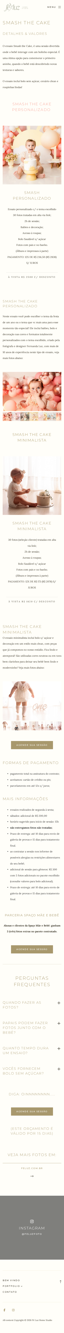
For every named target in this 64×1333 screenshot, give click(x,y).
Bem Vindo (11, 1280)
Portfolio (11, 1286)
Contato (10, 1292)
